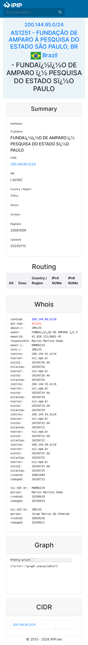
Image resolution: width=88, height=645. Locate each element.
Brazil (49, 55)
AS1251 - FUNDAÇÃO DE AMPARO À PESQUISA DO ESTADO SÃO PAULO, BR (44, 39)
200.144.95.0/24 (44, 25)
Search (60, 12)
